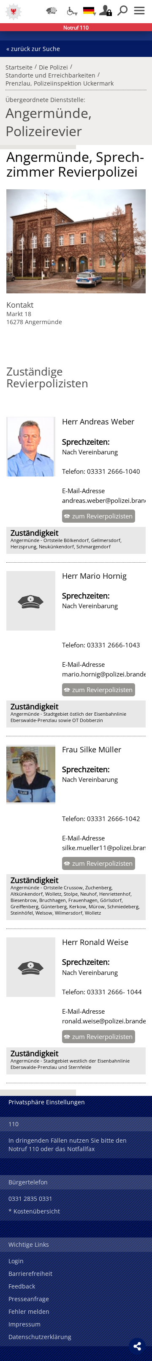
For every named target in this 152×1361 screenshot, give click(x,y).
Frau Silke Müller (91, 749)
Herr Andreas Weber (98, 421)
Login (16, 1261)
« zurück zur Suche (33, 49)
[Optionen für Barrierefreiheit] (70, 10)
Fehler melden (28, 1311)
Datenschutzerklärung (39, 1337)
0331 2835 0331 (30, 1199)
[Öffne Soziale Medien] (137, 1346)
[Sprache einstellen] (88, 10)
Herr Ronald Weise (95, 942)
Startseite (19, 66)
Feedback (21, 1286)
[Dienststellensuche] (51, 10)
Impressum (24, 1324)
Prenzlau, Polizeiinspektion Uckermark (59, 82)
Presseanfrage (28, 1299)
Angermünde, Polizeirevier (48, 122)
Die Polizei (53, 66)
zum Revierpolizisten (102, 516)
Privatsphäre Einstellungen (46, 1102)
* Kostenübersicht (34, 1211)
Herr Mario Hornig (94, 576)
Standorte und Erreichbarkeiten (50, 74)
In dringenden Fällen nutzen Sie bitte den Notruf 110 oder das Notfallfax (67, 1144)
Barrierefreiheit (30, 1274)
